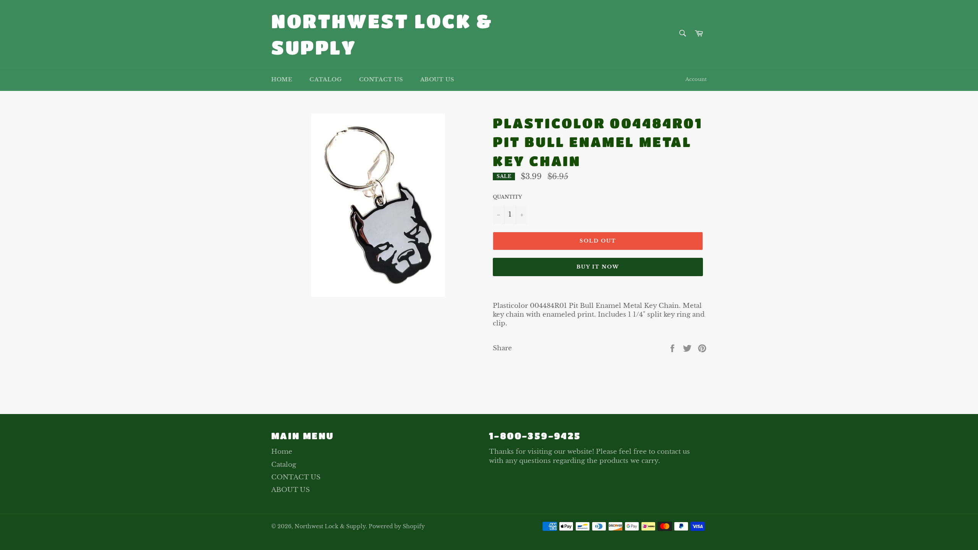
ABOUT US (437, 79)
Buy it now (598, 267)
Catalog (325, 79)
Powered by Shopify (397, 526)
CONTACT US (381, 79)
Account (696, 79)
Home (281, 79)
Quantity (507, 197)
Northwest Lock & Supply (382, 34)
